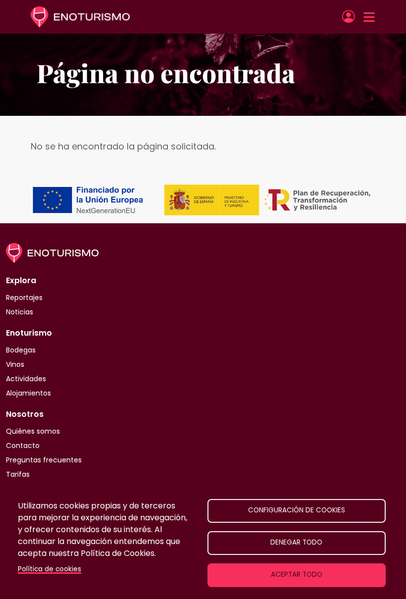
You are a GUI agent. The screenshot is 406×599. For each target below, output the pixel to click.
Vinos (15, 364)
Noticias (19, 312)
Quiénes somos (33, 431)
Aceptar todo (296, 574)
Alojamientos (28, 393)
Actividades (26, 379)
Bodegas (21, 350)
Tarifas (18, 474)
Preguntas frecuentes (44, 460)
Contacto (23, 445)
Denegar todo (296, 542)
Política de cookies (49, 569)
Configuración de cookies (296, 510)
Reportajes (24, 297)
